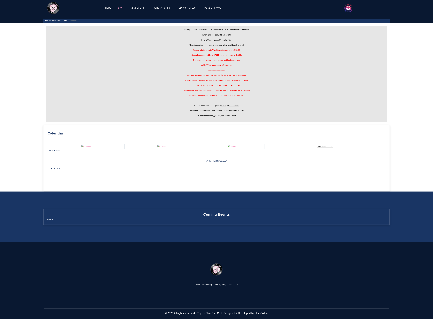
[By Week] (161, 146)
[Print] (51, 140)
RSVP (223, 106)
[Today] (232, 146)
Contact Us (233, 285)
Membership (207, 285)
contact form (234, 106)
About (197, 285)
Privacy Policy (220, 285)
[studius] (216, 269)
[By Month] (86, 146)
